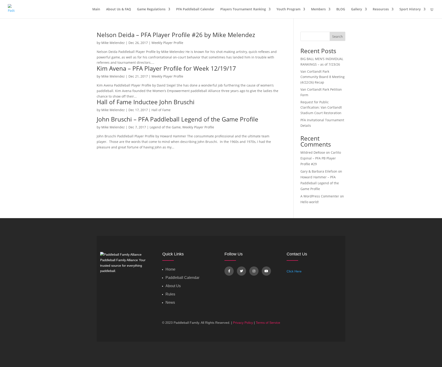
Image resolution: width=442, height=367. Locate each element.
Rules (170, 294)
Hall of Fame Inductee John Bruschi (146, 102)
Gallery (356, 9)
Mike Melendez (113, 42)
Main (96, 9)
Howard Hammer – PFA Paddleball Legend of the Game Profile (319, 183)
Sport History (410, 9)
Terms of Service (268, 322)
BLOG (340, 9)
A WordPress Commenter (319, 196)
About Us (173, 286)
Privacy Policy (243, 322)
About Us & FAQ (118, 9)
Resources (381, 9)
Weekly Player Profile (167, 42)
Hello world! (309, 202)
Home (170, 269)
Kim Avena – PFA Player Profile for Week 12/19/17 (166, 68)
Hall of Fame (161, 110)
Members (318, 9)
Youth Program (288, 9)
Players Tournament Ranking (243, 9)
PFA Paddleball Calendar (195, 9)
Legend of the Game (165, 127)
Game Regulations (151, 9)
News (170, 302)
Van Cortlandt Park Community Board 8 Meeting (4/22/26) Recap (322, 77)
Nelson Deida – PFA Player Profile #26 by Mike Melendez (176, 35)
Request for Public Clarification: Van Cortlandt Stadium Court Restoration (321, 107)
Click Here (294, 271)
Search (337, 36)
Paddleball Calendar (182, 278)
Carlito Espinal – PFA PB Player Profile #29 (320, 158)
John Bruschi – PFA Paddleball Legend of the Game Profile (177, 119)
